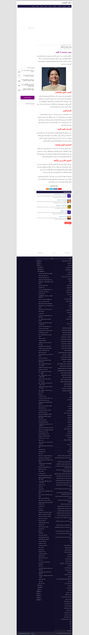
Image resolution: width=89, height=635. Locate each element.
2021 (39, 595)
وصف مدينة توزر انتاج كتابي (43, 431)
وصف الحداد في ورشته (42, 541)
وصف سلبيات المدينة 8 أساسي (44, 400)
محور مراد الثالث (69, 610)
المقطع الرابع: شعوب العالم (67, 377)
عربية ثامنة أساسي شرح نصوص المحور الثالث (64, 475)
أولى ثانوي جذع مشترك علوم (67, 276)
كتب (71, 543)
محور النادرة (70, 590)
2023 (39, 591)
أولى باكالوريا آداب (69, 267)
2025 (39, 263)
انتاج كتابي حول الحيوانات (43, 545)
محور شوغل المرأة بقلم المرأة (66, 596)
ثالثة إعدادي (70, 406)
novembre (40, 267)
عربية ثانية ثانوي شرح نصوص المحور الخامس (64, 512)
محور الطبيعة (69, 572)
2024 (39, 265)
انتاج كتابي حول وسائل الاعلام (43, 526)
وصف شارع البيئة (41, 524)
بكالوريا (70, 397)
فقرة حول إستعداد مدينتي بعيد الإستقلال (45, 309)
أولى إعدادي (70, 265)
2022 (39, 593)
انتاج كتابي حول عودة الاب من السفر (45, 516)
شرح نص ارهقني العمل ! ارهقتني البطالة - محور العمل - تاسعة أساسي (28, 89)
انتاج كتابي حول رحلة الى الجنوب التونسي (45, 330)
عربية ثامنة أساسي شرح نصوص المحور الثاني (64, 478)
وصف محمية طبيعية (42, 449)
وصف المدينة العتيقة (42, 579)
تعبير (71, 401)
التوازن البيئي (69, 294)
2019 (39, 599)
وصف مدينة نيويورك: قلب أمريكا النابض (45, 367)
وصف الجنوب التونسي (42, 340)
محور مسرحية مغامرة (68, 614)
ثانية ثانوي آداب (69, 426)
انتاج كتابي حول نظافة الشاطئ (44, 539)
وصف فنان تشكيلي (42, 555)
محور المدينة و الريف (68, 583)
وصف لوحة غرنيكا (41, 380)
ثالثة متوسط (70, 415)
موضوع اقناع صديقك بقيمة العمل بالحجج (45, 303)
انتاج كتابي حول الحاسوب (43, 553)
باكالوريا (70, 392)
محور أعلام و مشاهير (68, 549)
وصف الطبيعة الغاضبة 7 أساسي (44, 350)
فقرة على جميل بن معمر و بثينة (44, 301)
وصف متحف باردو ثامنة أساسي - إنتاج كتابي (46, 427)
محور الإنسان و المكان (68, 552)
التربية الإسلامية (69, 289)
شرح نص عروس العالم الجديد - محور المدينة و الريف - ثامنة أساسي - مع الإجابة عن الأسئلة (28, 85)
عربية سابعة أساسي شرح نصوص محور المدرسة (64, 531)
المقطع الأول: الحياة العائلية (67, 332)
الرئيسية (69, 6)
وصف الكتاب (41, 486)
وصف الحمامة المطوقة (42, 407)
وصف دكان (40, 508)
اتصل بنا (32, 633)
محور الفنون (70, 581)
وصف (61, 48)
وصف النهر (40, 530)
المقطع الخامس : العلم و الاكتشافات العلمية (64, 363)
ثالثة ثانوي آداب (69, 410)
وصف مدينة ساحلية (42, 338)
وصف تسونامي (41, 488)
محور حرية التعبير (69, 592)
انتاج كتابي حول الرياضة (42, 419)
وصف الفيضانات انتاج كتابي (43, 285)
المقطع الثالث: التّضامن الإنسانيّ (66, 341)
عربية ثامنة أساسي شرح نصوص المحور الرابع (64, 482)
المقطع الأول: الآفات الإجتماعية (66, 330)
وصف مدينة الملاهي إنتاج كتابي (44, 433)
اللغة (71, 321)
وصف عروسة (41, 440)
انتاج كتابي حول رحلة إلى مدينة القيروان (45, 512)
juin (39, 589)
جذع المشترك (69, 433)
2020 (39, 597)
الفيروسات (70, 316)
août (40, 585)
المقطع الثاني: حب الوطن (67, 361)
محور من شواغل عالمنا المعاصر (66, 619)
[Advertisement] (44, 16)
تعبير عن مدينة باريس (63, 216)
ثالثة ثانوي (70, 408)
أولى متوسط (70, 278)
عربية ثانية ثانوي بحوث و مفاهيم (66, 503)
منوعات (70, 623)
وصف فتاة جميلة (41, 311)
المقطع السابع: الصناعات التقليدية (66, 379)
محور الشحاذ (70, 565)
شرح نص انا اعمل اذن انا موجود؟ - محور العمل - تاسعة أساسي (28, 76)
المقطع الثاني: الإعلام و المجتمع (66, 357)
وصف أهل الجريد (41, 287)
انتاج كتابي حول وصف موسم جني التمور (45, 405)
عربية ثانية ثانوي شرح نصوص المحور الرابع (64, 515)
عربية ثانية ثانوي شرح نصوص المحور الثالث (64, 508)
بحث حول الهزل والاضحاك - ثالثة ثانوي (45, 326)
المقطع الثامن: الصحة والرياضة (66, 348)
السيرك (70, 307)
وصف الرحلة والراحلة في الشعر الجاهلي (45, 279)
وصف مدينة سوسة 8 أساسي (43, 332)
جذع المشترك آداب (68, 435)
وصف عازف (41, 393)
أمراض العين (70, 263)
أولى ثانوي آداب (69, 274)
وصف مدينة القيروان (42, 543)
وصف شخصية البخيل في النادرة (44, 277)
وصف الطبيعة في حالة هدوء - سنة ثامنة (45, 299)
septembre (41, 271)
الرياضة (70, 303)
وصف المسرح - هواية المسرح (44, 291)
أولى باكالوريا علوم (69, 269)
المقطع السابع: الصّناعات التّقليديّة (66, 381)
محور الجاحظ (69, 554)
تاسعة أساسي (69, 399)
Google (60, 188)
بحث (71, 395)
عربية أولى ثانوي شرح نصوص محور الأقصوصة (64, 463)
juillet (40, 587)
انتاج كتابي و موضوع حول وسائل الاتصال (45, 475)
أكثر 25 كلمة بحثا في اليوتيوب (67, 260)
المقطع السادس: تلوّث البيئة (67, 390)
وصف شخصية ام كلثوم (42, 469)
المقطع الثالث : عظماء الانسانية (66, 336)
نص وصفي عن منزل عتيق (43, 518)
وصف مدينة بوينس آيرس (43, 412)
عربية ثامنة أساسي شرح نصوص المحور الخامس (64, 480)
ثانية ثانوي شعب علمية (68, 428)
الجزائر (70, 296)
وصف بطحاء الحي (41, 528)
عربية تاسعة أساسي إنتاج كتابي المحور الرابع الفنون (63, 473)
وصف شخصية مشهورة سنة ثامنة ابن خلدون (46, 429)
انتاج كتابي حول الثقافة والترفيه (44, 522)
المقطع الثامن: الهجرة (68, 350)
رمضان (70, 446)
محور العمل (70, 576)
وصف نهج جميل (41, 549)
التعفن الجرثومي (69, 292)
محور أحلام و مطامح (68, 547)
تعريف (71, 404)
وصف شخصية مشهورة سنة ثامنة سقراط (45, 455)
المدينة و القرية (69, 323)
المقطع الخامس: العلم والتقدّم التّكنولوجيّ (65, 370)
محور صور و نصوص (68, 599)
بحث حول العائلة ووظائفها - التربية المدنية (45, 289)
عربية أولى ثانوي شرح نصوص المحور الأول (65, 455)
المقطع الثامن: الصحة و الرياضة (66, 345)
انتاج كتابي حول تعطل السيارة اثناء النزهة (45, 273)
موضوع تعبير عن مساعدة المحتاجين (60, 194)
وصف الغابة (40, 566)
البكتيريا (70, 283)
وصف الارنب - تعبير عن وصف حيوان (45, 500)
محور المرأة (70, 585)
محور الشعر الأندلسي (68, 567)
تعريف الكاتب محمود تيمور (43, 358)
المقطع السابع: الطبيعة (68, 383)
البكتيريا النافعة (69, 287)
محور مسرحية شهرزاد (68, 612)
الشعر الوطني (69, 312)
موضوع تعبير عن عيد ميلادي (62, 199)
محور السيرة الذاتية (68, 561)
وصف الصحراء (41, 532)
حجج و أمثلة (70, 437)
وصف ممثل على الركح (42, 352)
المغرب (70, 325)
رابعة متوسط (69, 444)
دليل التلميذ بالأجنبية (27, 97)
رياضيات (70, 448)
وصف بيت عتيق (41, 547)
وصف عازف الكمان (42, 293)
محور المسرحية (69, 587)
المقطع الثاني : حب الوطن (67, 354)
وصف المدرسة (41, 313)
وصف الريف (41, 581)
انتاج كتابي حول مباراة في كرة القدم (45, 378)
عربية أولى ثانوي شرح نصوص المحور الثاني (64, 461)
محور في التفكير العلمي (68, 601)
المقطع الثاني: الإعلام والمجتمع (66, 359)
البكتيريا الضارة (69, 285)
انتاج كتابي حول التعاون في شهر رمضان (45, 414)
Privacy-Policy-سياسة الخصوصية (24, 633)
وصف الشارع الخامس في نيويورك (44, 435)
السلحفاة (70, 305)
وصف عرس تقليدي (42, 484)
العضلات (70, 314)
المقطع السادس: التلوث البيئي (67, 388)
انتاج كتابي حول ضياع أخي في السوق (45, 514)
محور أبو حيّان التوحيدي (68, 545)
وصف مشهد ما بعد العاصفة (43, 369)
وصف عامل (40, 559)
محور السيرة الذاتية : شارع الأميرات (66, 563)
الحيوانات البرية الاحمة (68, 298)
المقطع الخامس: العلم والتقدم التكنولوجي (65, 368)
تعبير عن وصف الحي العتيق (43, 557)
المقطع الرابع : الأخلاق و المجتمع (66, 372)
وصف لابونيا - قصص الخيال (43, 275)
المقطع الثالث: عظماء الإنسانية (66, 343)
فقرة (71, 540)
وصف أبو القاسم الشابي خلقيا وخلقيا (45, 467)
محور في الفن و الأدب (68, 605)
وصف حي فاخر (41, 471)
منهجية (71, 621)
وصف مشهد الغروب (42, 451)
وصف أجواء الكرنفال (42, 551)
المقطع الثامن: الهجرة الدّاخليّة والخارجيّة (65, 352)
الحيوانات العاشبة (69, 301)
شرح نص (70, 453)
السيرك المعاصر (69, 310)
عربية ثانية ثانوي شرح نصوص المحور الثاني (64, 510)
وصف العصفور (41, 510)
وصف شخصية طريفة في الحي (44, 537)
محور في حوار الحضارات (68, 608)
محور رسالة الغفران (68, 594)
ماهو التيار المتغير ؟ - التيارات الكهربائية (45, 348)
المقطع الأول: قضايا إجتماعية (67, 334)
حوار (71, 442)
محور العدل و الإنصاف (68, 574)
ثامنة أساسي (69, 417)
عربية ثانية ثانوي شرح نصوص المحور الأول (65, 506)
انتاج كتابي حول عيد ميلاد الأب (43, 328)
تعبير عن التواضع (64, 210)
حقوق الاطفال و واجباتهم (68, 439)
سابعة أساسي (69, 451)
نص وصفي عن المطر (42, 520)
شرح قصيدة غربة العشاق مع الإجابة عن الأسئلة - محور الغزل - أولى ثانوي (27, 80)
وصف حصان (41, 453)
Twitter (51, 188)
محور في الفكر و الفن (68, 603)
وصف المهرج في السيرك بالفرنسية (44, 457)
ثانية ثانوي (70, 424)
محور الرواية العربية (68, 558)
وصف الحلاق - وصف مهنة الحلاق (44, 498)
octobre (40, 269)
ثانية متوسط (70, 430)
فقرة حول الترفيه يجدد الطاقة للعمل (45, 346)
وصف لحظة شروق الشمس (43, 421)
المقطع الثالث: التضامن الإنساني (66, 339)
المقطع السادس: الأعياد (68, 386)
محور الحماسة (69, 556)
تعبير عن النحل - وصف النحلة (61, 205)
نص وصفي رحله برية (42, 473)
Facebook (55, 188)
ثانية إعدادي (70, 419)
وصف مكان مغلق (41, 583)
